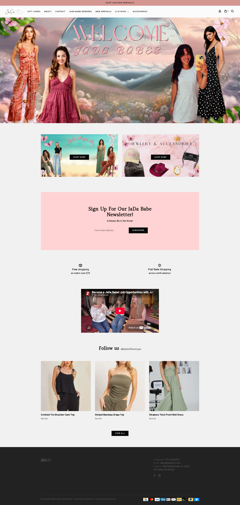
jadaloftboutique (131, 349)
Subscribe (138, 230)
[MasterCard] (151, 500)
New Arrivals (104, 11)
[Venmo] (196, 500)
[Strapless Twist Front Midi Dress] (174, 386)
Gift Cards (34, 11)
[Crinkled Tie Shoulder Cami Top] (66, 386)
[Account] (220, 12)
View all (120, 433)
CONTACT (60, 11)
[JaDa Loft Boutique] (46, 460)
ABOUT (48, 11)
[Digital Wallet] (171, 500)
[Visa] (157, 500)
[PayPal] (179, 500)
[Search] (232, 12)
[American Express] (163, 500)
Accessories (140, 11)
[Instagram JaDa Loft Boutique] (159, 476)
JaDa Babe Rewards (80, 11)
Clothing (120, 11)
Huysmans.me (109, 499)
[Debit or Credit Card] (185, 500)
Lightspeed (88, 499)
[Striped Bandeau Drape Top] (120, 386)
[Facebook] (154, 476)
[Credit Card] (145, 500)
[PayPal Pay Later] (190, 500)
